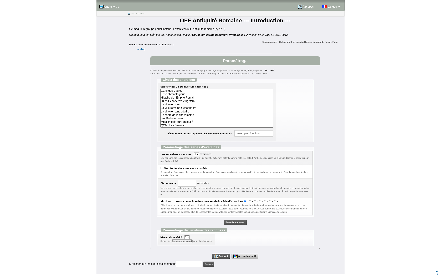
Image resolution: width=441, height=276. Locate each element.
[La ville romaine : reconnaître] (217, 108)
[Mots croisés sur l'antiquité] (217, 122)
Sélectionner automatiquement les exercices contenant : (200, 133)
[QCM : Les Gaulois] (217, 125)
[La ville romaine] (217, 104)
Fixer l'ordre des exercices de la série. (185, 168)
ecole (140, 49)
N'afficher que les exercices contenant (152, 263)
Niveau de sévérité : (172, 237)
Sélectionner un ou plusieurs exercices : (184, 86)
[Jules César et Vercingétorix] (217, 101)
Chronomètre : (169, 183)
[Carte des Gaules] (217, 91)
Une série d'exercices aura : (177, 154)
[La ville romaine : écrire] (217, 111)
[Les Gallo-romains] (217, 118)
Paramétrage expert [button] (235, 222)
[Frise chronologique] (217, 94)
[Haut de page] (437, 273)
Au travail (269, 70)
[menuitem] (307, 7)
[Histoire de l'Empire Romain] (217, 98)
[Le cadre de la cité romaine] (217, 115)
